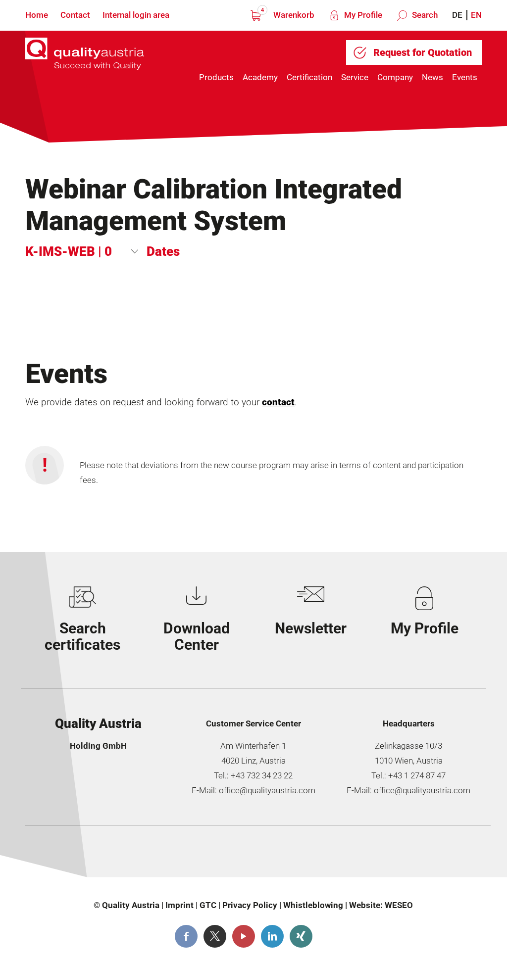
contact (278, 402)
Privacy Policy (249, 905)
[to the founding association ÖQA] (201, 855)
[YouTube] (243, 936)
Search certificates (82, 636)
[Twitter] (214, 936)
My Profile (362, 15)
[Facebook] (186, 936)
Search (424, 15)
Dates (163, 251)
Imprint (179, 905)
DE (457, 15)
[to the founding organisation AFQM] (86, 855)
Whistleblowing (313, 905)
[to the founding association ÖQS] (315, 855)
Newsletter (311, 628)
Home (36, 15)
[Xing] (301, 936)
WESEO (399, 905)
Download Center (196, 636)
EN (476, 15)
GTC (208, 905)
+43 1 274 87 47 (417, 775)
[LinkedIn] (272, 936)
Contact (75, 15)
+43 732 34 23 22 (262, 775)
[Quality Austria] (84, 60)
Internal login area (135, 15)
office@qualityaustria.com (267, 790)
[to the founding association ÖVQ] (430, 855)
